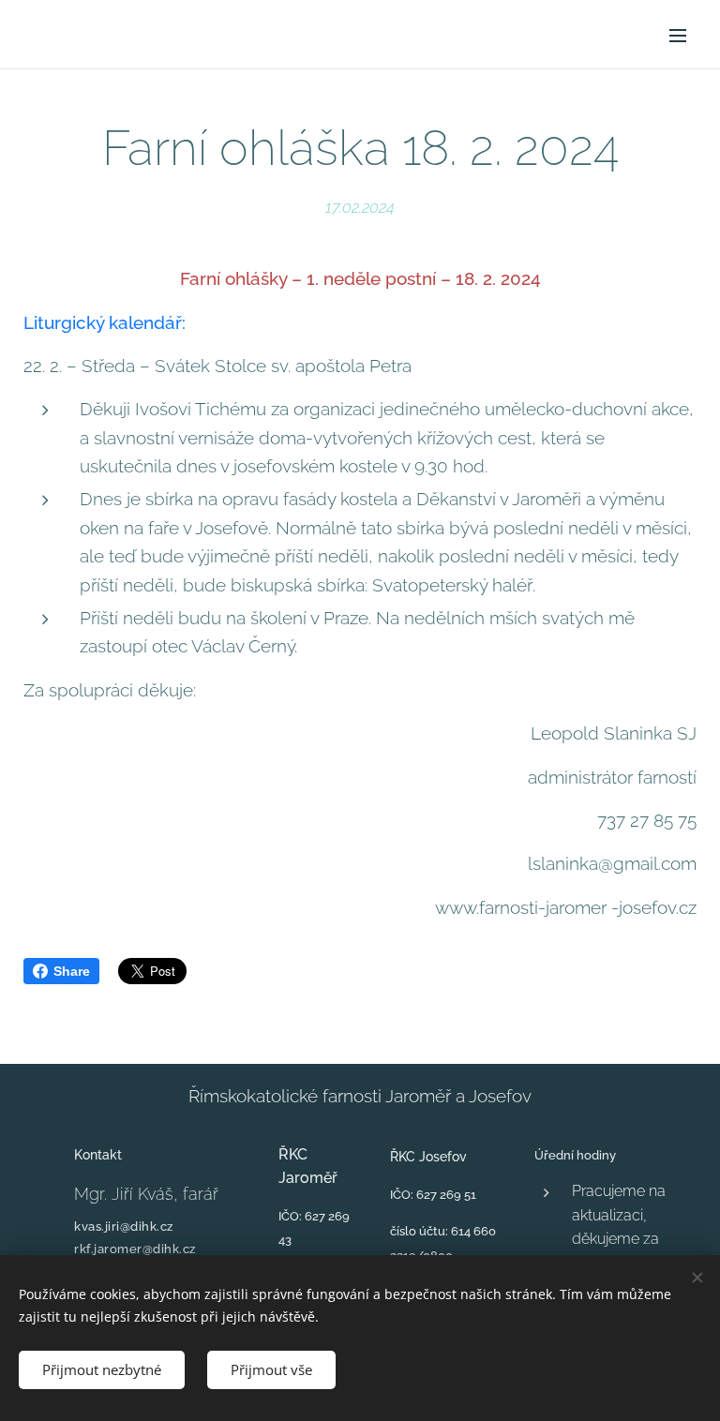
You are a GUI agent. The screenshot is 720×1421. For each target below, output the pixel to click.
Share (71, 971)
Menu (678, 34)
